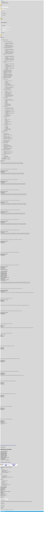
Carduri (3, 469)
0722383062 (3, 494)
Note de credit (4, 482)
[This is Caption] (2, 160)
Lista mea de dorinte (5, 483)
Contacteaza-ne (5, 495)
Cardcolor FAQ (4, 476)
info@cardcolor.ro (4, 493)
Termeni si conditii (4, 475)
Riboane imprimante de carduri (6, 471)
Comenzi (3, 481)
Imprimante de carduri (5, 470)
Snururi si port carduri (5, 472)
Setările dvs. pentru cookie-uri (6, 484)
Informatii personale (4, 480)
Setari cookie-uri (2, 511)
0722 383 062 (6, 2)
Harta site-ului (4, 477)
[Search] (1, 8)
